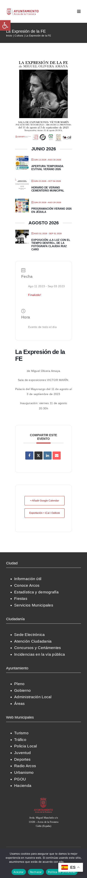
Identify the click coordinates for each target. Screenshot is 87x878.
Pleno (19, 684)
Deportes (22, 759)
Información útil (27, 579)
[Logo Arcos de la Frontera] (22, 9)
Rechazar (36, 872)
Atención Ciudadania (33, 641)
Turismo (21, 733)
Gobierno (22, 690)
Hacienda (22, 785)
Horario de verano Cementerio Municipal (47, 189)
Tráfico (20, 740)
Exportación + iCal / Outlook (44, 513)
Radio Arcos (25, 766)
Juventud (22, 753)
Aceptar (19, 872)
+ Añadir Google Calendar (44, 500)
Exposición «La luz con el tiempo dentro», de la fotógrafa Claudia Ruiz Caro (50, 244)
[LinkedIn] (48, 455)
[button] (5, 25)
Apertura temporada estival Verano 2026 (47, 168)
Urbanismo (24, 772)
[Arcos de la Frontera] (43, 799)
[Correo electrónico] (57, 455)
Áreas (19, 703)
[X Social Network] (38, 455)
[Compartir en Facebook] (29, 455)
